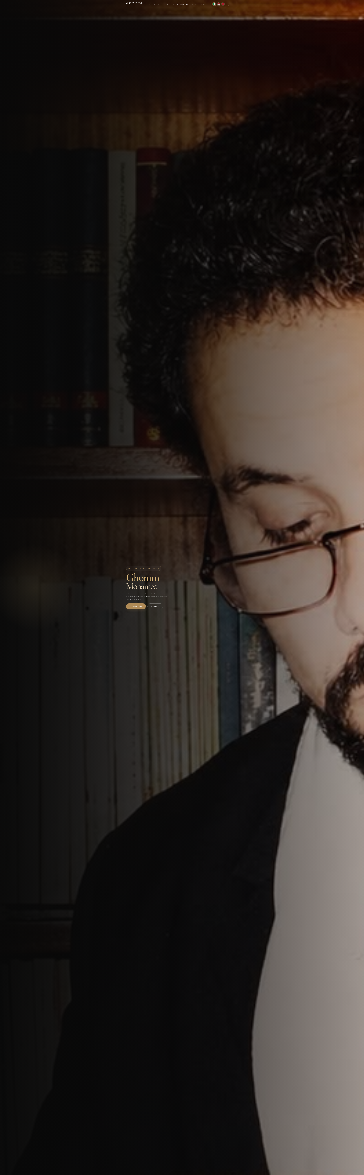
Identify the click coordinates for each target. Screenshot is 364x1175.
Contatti (203, 4)
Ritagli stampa (191, 4)
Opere (166, 4)
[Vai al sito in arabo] (218, 4)
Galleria (180, 4)
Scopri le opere (136, 606)
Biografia (157, 4)
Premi (173, 4)
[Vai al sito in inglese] (223, 4)
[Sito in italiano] (214, 4)
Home (149, 4)
